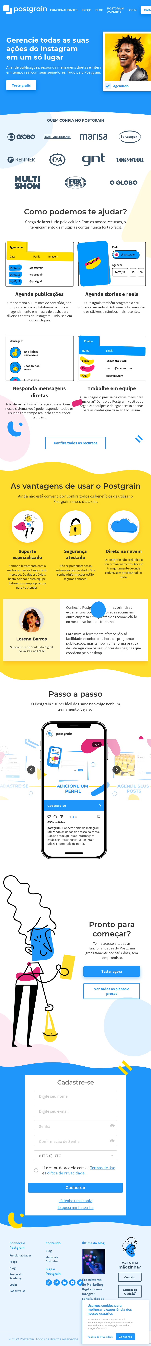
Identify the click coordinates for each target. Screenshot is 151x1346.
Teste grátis (21, 85)
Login (132, 10)
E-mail (43, 1112)
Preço (86, 10)
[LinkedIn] (65, 1282)
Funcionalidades (63, 10)
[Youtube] (73, 1282)
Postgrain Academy (115, 10)
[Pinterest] (57, 1282)
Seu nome (45, 1097)
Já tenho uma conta (75, 1200)
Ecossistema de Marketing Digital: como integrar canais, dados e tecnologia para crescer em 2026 (93, 1296)
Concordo (125, 1336)
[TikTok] (49, 1282)
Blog (99, 10)
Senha (43, 1127)
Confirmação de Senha (56, 1143)
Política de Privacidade (100, 1337)
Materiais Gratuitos (52, 1259)
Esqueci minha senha (76, 1207)
